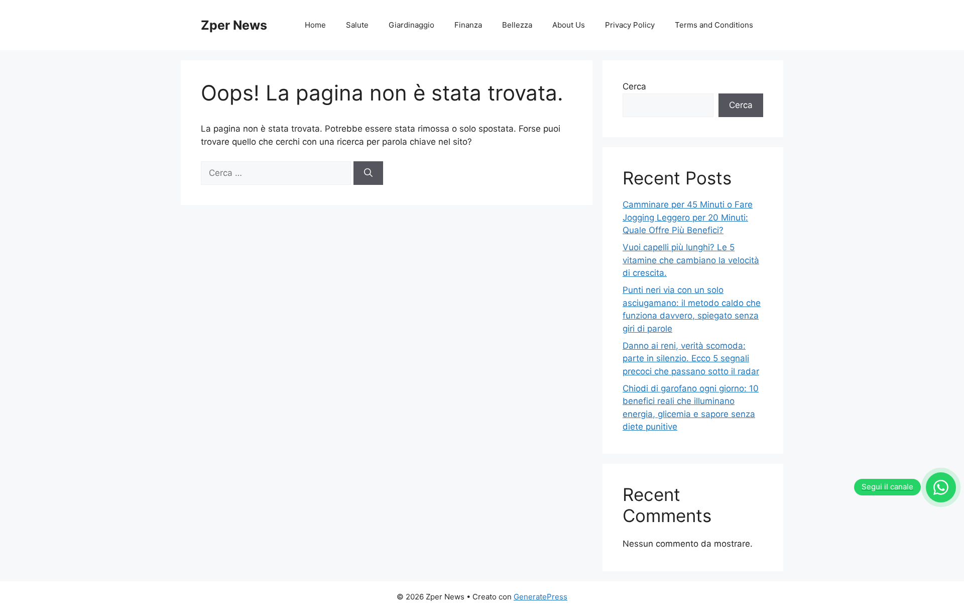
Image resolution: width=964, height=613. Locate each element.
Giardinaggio (411, 25)
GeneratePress (540, 596)
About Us (568, 25)
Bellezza (517, 25)
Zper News (234, 25)
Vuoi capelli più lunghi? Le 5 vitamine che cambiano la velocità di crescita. (691, 260)
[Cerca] (368, 173)
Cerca (634, 86)
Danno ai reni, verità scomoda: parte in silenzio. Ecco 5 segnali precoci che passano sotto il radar (691, 358)
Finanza (468, 25)
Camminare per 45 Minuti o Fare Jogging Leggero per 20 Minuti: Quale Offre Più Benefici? (688, 217)
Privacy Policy (630, 25)
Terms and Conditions (714, 25)
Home (315, 25)
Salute (357, 25)
